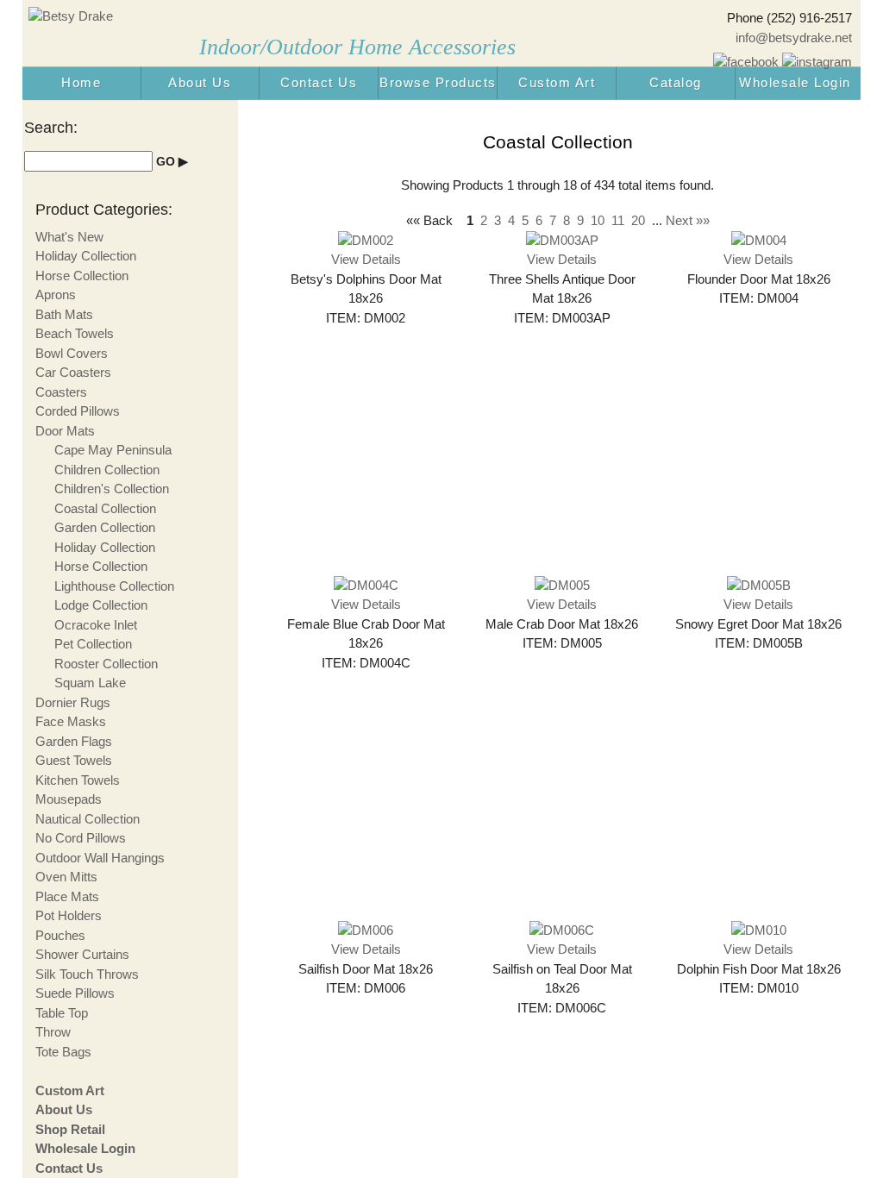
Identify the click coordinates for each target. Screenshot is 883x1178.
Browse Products (438, 82)
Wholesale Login (795, 82)
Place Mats (67, 896)
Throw (53, 1031)
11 (617, 220)
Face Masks (70, 721)
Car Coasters (73, 372)
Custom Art (556, 82)
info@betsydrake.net (794, 37)
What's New (69, 236)
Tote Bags (63, 1051)
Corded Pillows (77, 411)
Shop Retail (70, 1129)
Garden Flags (73, 741)
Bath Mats (64, 314)
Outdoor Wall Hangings (100, 857)
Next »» (688, 220)
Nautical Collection (87, 818)
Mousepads (68, 799)
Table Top (61, 1013)
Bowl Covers (71, 353)
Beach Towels (74, 333)
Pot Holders (68, 915)
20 (638, 220)
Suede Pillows (75, 993)
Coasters (61, 392)
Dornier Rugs (72, 702)
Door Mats (65, 430)
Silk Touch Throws (87, 974)
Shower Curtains (82, 954)
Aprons (55, 294)
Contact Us (318, 82)
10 (597, 220)
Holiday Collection (85, 255)
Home (81, 82)
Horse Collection (81, 275)
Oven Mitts (66, 876)
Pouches (60, 935)
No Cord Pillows (80, 837)
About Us (199, 82)
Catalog (675, 82)
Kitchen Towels (77, 780)
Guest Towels (73, 760)
